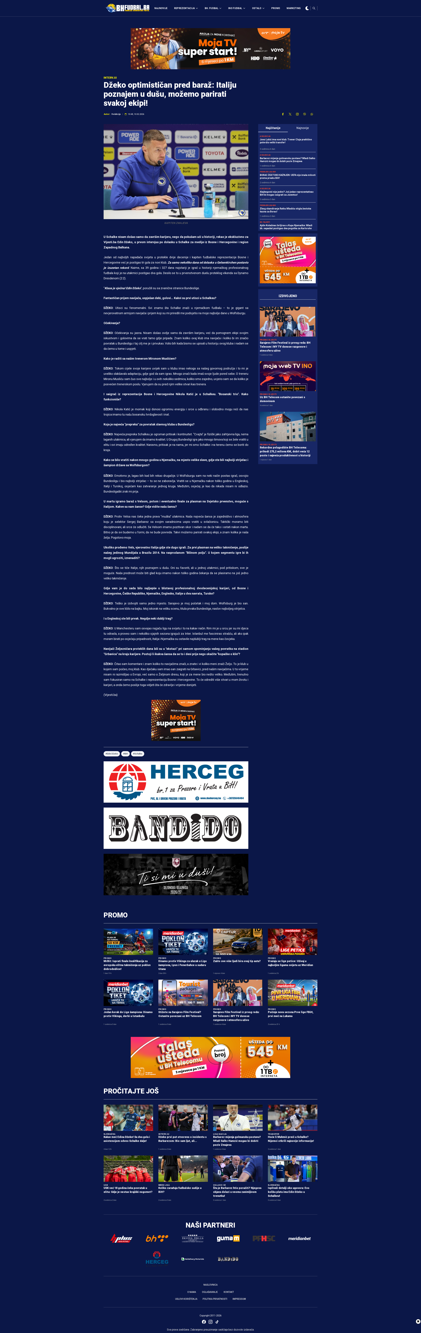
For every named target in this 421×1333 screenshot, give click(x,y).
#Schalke (137, 753)
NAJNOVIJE (160, 8)
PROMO (275, 8)
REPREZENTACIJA (184, 8)
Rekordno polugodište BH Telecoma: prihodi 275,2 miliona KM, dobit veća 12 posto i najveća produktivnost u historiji (285, 451)
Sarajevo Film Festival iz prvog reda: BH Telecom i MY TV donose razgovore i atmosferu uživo (285, 346)
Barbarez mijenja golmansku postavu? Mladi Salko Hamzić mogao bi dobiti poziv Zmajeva (237, 1140)
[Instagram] (210, 1322)
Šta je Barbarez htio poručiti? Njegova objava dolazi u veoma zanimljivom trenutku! (237, 1191)
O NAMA (191, 1292)
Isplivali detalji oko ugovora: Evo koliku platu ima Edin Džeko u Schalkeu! (288, 1191)
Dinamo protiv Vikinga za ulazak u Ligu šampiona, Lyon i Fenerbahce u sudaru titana (182, 965)
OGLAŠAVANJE (210, 1292)
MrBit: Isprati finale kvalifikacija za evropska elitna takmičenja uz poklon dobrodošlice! (127, 965)
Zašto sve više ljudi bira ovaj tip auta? (237, 961)
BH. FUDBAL (212, 8)
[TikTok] (217, 1322)
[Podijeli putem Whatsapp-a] (311, 114)
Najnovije (303, 128)
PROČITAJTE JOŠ (131, 1091)
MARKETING (294, 8)
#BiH (125, 753)
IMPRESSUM (239, 1299)
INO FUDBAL (235, 8)
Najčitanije (273, 128)
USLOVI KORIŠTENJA (186, 1299)
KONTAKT (229, 1292)
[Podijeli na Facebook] (282, 114)
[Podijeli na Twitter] (290, 114)
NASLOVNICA (210, 1284)
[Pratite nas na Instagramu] (297, 114)
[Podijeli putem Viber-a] (304, 114)
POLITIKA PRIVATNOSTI (215, 1299)
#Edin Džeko (112, 753)
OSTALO (256, 8)
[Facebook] (204, 1322)
